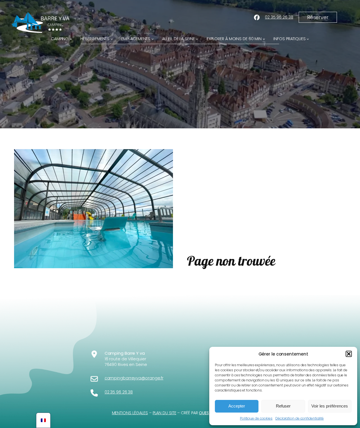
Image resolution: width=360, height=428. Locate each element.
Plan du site (164, 413)
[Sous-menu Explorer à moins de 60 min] (264, 39)
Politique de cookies (256, 418)
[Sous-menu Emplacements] (152, 39)
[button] (349, 354)
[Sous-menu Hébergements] (112, 39)
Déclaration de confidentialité (299, 418)
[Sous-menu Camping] (71, 39)
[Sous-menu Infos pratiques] (308, 39)
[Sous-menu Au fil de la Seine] (197, 39)
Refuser (283, 406)
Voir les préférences (329, 406)
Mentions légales (130, 413)
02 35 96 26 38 (279, 17)
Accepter (236, 406)
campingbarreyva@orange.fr (134, 378)
